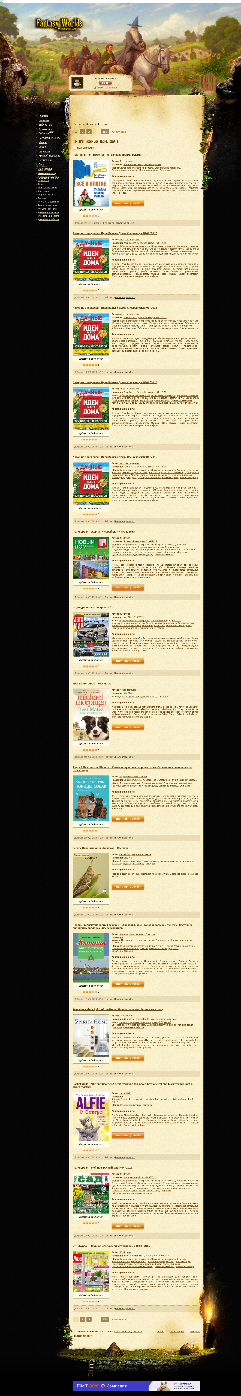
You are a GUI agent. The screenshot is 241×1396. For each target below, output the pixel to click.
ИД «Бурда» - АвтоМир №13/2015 (95, 607)
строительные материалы (167, 167)
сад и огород (44, 170)
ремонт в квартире (47, 205)
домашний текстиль (144, 1264)
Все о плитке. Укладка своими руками (142, 164)
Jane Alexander (126, 1015)
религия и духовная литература (135, 1022)
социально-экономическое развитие (130, 948)
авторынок (147, 625)
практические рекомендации (178, 783)
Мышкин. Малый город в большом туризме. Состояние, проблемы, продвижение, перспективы (152, 941)
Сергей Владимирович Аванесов (135, 854)
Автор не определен (129, 239)
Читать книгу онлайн (128, 203)
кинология (135, 785)
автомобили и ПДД (47, 173)
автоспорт (159, 625)
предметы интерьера (181, 251)
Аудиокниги (45, 129)
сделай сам (43, 180)
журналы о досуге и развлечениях (166, 248)
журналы (116, 248)
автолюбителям (186, 623)
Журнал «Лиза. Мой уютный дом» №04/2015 (146, 1255)
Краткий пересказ (49, 155)
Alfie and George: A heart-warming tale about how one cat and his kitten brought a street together (154, 1100)
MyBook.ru (195, 1331)
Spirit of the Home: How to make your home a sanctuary (150, 1019)
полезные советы (120, 785)
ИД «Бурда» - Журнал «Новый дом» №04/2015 (104, 531)
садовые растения (121, 1190)
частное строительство (123, 552)
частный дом (146, 251)
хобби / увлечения (47, 187)
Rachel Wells (125, 1093)
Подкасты (44, 151)
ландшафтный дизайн (122, 549)
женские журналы (121, 1261)
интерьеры (43, 191)
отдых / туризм (45, 194)
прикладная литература (163, 246)
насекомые (137, 863)
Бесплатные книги (49, 137)
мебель (134, 251)
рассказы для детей (121, 863)
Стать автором (177, 1331)
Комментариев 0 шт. (124, 223)
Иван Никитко (126, 161)
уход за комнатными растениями (173, 1188)
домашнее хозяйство (48, 219)
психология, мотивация (181, 1025)
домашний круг (162, 251)
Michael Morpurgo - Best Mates (92, 683)
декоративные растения (186, 1185)
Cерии (42, 146)
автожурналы (138, 623)
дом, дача (165, 170)
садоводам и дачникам (161, 1185)
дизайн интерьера (121, 251)
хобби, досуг (118, 253)
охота (41, 184)
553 (105, 131)
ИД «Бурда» (125, 538)
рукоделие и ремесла (48, 216)
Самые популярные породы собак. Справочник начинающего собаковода (160, 780)
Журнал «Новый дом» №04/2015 (140, 541)
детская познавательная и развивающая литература (167, 861)
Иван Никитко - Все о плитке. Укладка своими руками (107, 154)
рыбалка (42, 198)
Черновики (45, 159)
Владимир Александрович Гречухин (137, 934)
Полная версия (85, 147)
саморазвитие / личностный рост (128, 1025)
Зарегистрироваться (106, 87)
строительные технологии (125, 170)
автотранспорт (153, 623)
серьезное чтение (158, 948)
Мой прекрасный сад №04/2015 (139, 1177)
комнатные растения (48, 201)
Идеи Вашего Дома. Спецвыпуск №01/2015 (145, 243)
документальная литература (133, 946)
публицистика (192, 248)
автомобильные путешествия (126, 625)
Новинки (44, 120)
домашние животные (48, 212)
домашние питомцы (168, 785)
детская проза (126, 696)
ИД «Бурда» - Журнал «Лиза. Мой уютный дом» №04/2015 (111, 1245)
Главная (44, 115)
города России (173, 946)
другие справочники (152, 783)
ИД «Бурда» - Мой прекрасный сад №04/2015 (102, 1167)
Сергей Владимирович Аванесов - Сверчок (100, 847)
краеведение (188, 946)
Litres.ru (160, 1331)
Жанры (43, 142)
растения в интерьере (144, 1188)
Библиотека (46, 124)
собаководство (149, 785)
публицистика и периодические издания (158, 253)
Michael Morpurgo (127, 690)
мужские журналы (121, 623)
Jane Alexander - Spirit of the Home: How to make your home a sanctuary (118, 1009)
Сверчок (127, 857)
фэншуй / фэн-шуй (47, 208)
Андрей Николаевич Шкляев (133, 776)
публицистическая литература (134, 246)
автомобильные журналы (178, 625)
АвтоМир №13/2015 (133, 617)
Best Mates (128, 693)
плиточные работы (148, 170)
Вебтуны (44, 133)
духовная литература (157, 1025)
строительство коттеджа (149, 552)
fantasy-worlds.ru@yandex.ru (128, 1331)
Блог (41, 164)
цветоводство (138, 1190)
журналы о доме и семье (134, 248)
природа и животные (48, 177)
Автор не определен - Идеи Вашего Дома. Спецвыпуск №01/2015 (115, 233)
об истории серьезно (122, 951)
